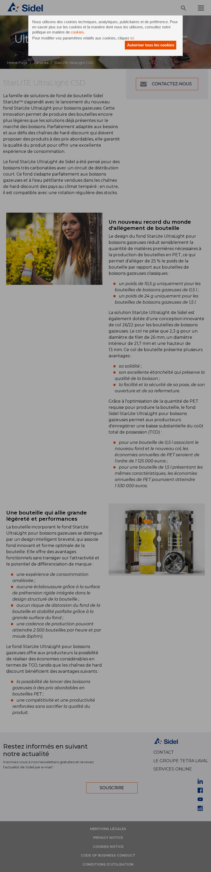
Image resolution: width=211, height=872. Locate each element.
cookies (77, 32)
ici (132, 38)
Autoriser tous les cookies (150, 45)
